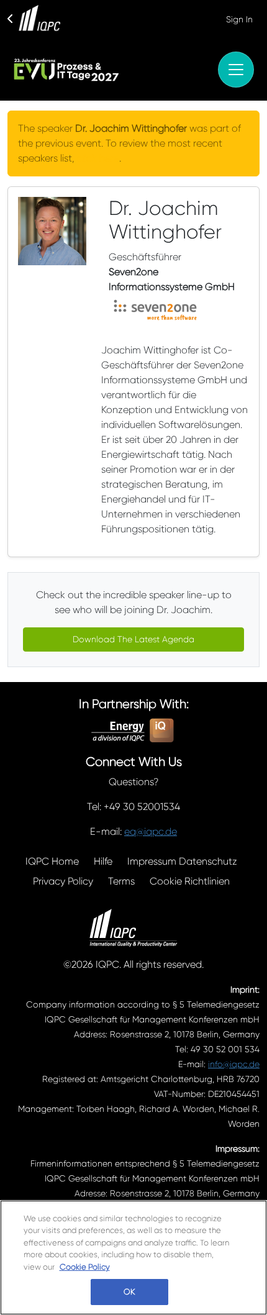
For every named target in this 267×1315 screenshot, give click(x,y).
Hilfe (103, 861)
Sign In (239, 19)
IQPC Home (52, 861)
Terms (121, 881)
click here (98, 158)
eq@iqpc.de (150, 831)
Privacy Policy (63, 881)
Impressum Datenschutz (182, 861)
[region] (133, 1257)
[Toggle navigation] (236, 70)
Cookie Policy (85, 1267)
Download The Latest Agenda (133, 639)
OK (129, 1291)
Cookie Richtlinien (190, 881)
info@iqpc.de (234, 1064)
